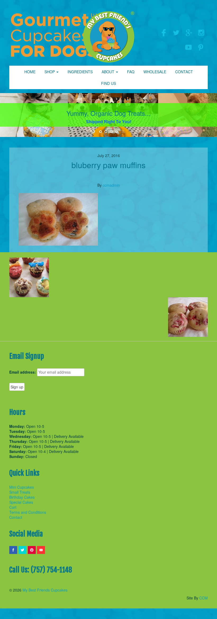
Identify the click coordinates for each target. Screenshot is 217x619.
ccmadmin (111, 185)
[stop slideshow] (122, 131)
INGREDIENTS (80, 71)
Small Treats (19, 492)
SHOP (50, 71)
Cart (12, 507)
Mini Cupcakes (21, 487)
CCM (203, 597)
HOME (29, 71)
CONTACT (184, 71)
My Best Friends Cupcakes (44, 590)
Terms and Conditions (27, 512)
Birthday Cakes (22, 497)
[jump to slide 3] (111, 131)
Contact (15, 517)
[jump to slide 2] (105, 131)
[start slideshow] (94, 131)
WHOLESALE (154, 71)
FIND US (108, 83)
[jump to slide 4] (116, 131)
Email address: (22, 372)
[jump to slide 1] (100, 131)
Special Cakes (21, 502)
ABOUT (108, 71)
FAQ (130, 71)
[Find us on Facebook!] (163, 32)
